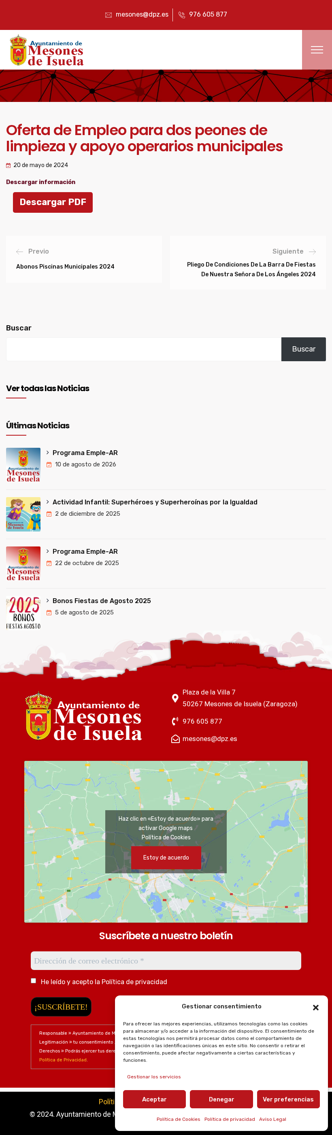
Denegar (221, 1099)
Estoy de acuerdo (166, 857)
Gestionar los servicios (154, 1077)
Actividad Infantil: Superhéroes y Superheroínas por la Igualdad (155, 502)
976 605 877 (208, 14)
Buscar (19, 328)
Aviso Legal (272, 1119)
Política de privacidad (229, 1119)
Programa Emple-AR (85, 453)
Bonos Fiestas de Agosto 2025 (102, 601)
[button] (316, 1007)
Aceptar (154, 1099)
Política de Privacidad (63, 1060)
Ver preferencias (288, 1099)
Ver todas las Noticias (47, 388)
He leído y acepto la (103, 982)
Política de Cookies (178, 1119)
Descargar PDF (52, 202)
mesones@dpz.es (142, 14)
